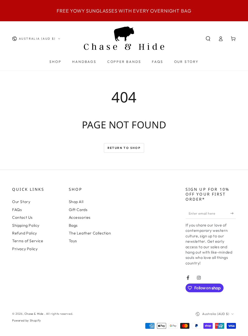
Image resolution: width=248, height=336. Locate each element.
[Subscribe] (233, 213)
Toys (73, 240)
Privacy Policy (25, 248)
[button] (208, 38)
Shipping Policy (25, 225)
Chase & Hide (34, 313)
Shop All (76, 201)
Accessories (80, 217)
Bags (73, 225)
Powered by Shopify (26, 320)
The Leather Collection (90, 233)
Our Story (21, 201)
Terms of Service (27, 240)
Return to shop (124, 148)
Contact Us (22, 217)
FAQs (17, 209)
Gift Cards (78, 209)
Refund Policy (24, 233)
